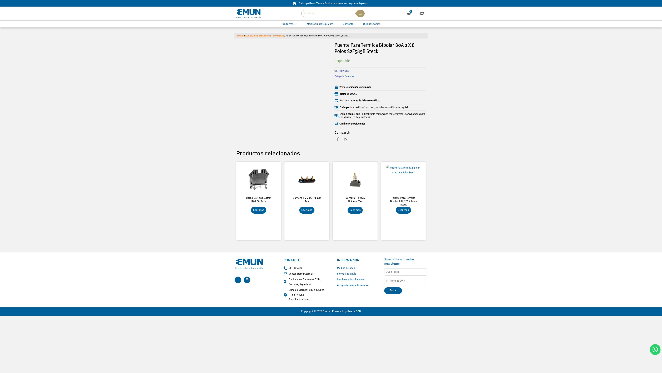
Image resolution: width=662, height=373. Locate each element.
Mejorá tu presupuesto (320, 24)
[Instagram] (247, 279)
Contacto (348, 24)
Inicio (240, 35)
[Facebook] (237, 279)
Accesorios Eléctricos (258, 35)
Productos (287, 24)
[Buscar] (360, 13)
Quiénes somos (371, 24)
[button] (422, 13)
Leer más (258, 210)
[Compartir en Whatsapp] (345, 139)
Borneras (278, 35)
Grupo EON (354, 311)
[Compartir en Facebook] (337, 139)
